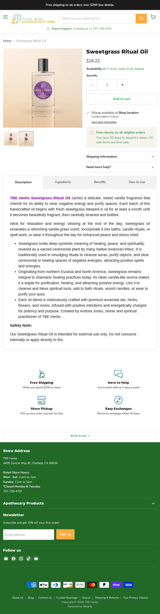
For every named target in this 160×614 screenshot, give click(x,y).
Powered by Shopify (80, 606)
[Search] (141, 18)
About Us (17, 598)
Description (23, 182)
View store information (104, 122)
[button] (11, 139)
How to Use (137, 182)
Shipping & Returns (107, 598)
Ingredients (63, 182)
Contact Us (45, 598)
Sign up (65, 534)
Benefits (100, 182)
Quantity (91, 75)
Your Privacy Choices (135, 598)
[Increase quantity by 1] (122, 84)
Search (86, 598)
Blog (31, 598)
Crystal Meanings (67, 598)
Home (7, 41)
